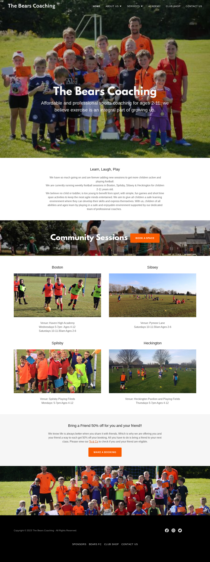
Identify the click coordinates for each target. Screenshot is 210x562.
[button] (114, 6)
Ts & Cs (93, 441)
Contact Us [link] (194, 6)
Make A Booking (105, 452)
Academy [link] (154, 6)
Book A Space (145, 238)
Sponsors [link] (79, 544)
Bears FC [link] (95, 544)
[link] (42, 6)
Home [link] (96, 6)
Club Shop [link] (173, 6)
